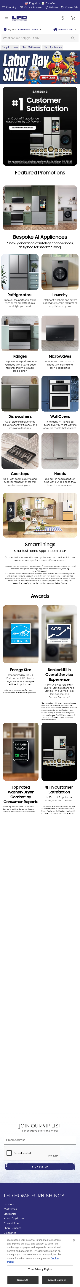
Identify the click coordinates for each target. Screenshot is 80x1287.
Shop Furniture (12, 1228)
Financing (11, 7)
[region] (40, 1260)
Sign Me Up (40, 1166)
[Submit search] (73, 38)
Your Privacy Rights (40, 1269)
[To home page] (19, 18)
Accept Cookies (57, 1280)
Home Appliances (14, 1218)
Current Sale (11, 1223)
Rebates (53, 7)
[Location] (62, 18)
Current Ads (71, 7)
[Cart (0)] (73, 18)
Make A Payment (32, 7)
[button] (31, 3)
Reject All (22, 1280)
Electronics (10, 1213)
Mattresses (10, 1209)
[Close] (74, 1240)
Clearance (10, 1232)
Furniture (9, 1204)
